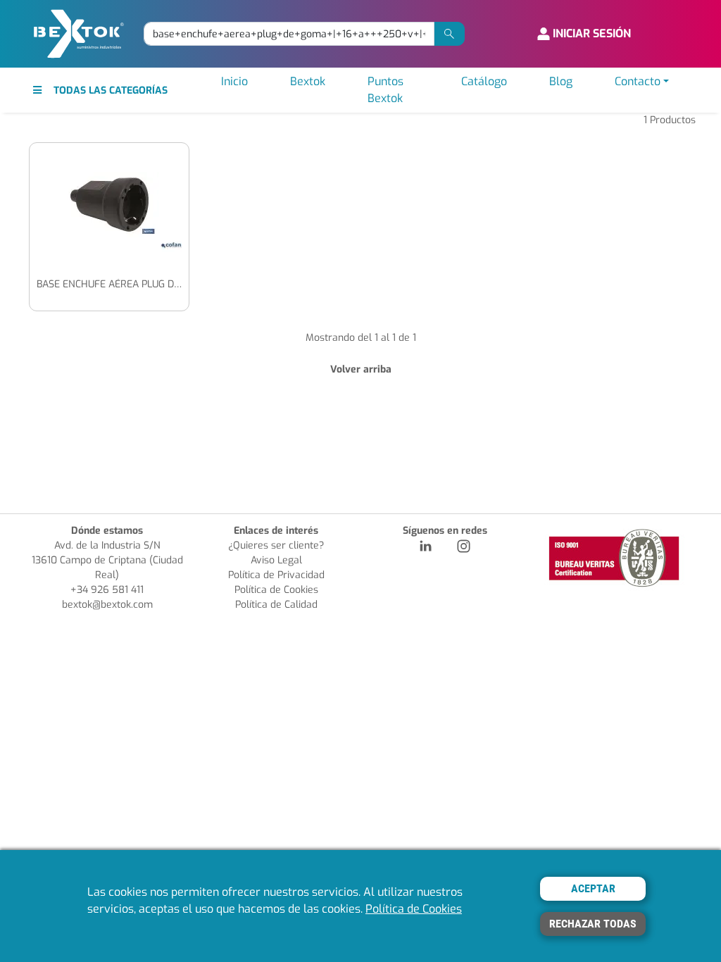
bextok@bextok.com (107, 604)
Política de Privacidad (276, 575)
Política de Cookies (276, 589)
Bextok (307, 81)
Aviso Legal (276, 560)
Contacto (637, 81)
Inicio (234, 81)
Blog (560, 81)
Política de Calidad (276, 604)
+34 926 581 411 (107, 589)
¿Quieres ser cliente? (276, 545)
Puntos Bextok (385, 90)
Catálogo (484, 81)
